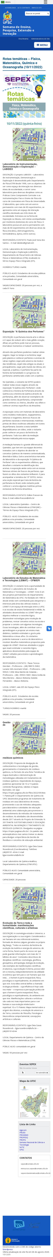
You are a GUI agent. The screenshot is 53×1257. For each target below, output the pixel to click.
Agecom (23, 1130)
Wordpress (8, 1249)
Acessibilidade (10, 8)
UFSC (22, 1149)
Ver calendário (41, 1072)
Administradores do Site (40, 39)
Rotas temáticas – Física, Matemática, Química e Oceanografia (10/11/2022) (22, 62)
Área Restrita (24, 39)
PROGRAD (24, 1135)
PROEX (22, 1132)
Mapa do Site (37, 8)
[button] (23, 1072)
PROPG (23, 1140)
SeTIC (22, 1147)
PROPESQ (24, 1137)
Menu (43, 45)
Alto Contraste (24, 8)
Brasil (8, 2)
